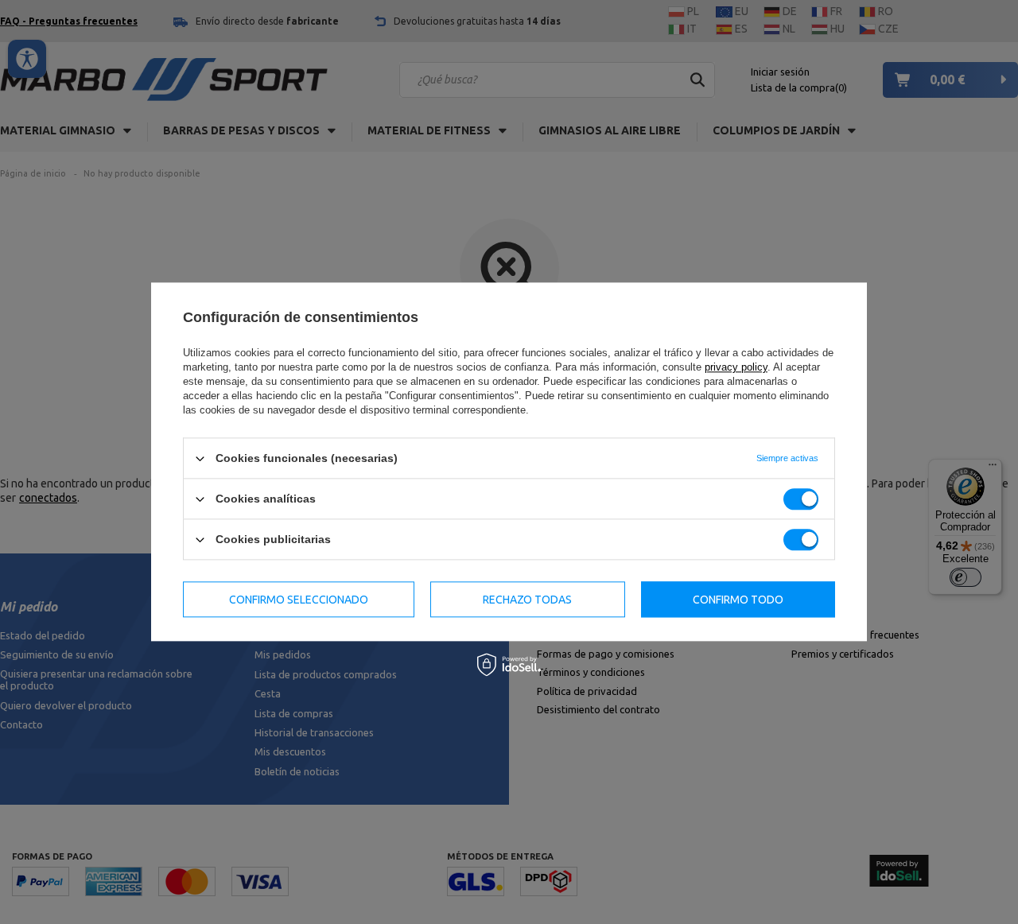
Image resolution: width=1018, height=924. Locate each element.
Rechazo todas (527, 599)
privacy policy (736, 367)
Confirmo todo (738, 599)
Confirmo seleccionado (298, 599)
